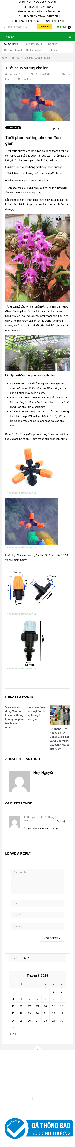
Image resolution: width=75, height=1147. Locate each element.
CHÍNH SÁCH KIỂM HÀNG (25, 21)
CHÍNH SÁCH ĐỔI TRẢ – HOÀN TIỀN (38, 16)
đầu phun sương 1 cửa (30, 555)
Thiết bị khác (52, 50)
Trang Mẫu (58, 1108)
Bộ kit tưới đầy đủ (33, 44)
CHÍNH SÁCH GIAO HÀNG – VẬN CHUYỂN (38, 12)
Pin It (56, 128)
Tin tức (15, 57)
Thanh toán (35, 1103)
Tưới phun (51, 44)
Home (5, 57)
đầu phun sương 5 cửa (41, 434)
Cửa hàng (17, 1094)
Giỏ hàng (57, 1094)
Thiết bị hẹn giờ (34, 50)
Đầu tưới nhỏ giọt (13, 50)
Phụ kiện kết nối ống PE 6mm (50, 1098)
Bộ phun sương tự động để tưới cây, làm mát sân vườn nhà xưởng (37, 1064)
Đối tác (45, 1094)
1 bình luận (27, 79)
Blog (46, 1060)
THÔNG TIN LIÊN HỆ (54, 21)
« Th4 (12, 1033)
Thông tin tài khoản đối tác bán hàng (30, 1108)
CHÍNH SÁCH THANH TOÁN (38, 7)
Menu (10, 36)
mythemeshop (43, 1055)
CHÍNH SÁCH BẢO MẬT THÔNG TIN (38, 2)
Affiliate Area (33, 1060)
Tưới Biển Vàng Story (37, 1113)
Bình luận (61, 821)
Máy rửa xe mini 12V (20, 1098)
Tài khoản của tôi (16, 1103)
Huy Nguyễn (15, 74)
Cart (65, 27)
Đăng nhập (32, 1094)
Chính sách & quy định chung (37, 1070)
